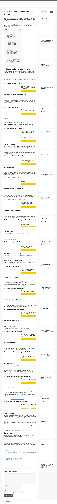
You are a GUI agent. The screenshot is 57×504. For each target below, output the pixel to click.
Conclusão (6, 66)
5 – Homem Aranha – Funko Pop (11, 54)
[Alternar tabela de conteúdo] (20, 29)
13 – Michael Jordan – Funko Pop (11, 36)
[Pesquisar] (51, 12)
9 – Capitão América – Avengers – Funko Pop (13, 45)
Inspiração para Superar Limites (12, 49)
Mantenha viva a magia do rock (12, 44)
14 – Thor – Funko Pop (9, 34)
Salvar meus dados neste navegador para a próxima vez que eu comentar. (18, 492)
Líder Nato (8, 35)
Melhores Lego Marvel (13, 239)
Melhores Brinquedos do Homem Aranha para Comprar (20, 328)
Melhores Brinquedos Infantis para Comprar (14, 458)
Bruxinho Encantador (10, 58)
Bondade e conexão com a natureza (12, 42)
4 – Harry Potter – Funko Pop (10, 57)
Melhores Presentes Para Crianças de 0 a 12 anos (15, 459)
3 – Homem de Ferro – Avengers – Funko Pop (13, 59)
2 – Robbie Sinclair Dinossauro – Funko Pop (13, 61)
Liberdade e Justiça (10, 46)
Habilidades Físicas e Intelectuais (12, 51)
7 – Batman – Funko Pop (9, 50)
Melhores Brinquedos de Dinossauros (17, 399)
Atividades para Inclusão (47, 4)
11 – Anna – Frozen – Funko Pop (11, 41)
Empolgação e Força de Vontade (12, 53)
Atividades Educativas (36, 4)
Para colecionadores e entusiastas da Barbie (14, 33)
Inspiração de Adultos (10, 60)
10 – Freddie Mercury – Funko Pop (11, 43)
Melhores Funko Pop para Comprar (10, 30)
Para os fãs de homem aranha (11, 55)
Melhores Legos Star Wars (22, 430)
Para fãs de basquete (10, 37)
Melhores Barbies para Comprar (15, 104)
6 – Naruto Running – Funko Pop (11, 52)
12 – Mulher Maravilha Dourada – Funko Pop (13, 38)
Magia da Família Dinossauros (11, 62)
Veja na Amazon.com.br (28, 140)
